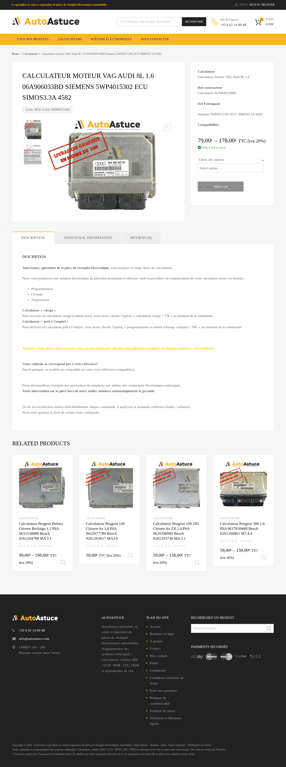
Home (15, 53)
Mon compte (158, 656)
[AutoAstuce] (45, 23)
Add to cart (221, 186)
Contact (155, 648)
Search (269, 629)
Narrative (221, 749)
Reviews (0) (140, 238)
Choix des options (211, 159)
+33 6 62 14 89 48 (231, 25)
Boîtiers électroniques (111, 39)
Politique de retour (162, 711)
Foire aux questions (163, 690)
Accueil (155, 626)
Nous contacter (155, 39)
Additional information (87, 238)
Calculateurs (69, 39)
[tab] (33, 238)
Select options (63, 563)
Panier (154, 663)
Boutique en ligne (162, 634)
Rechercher (194, 21)
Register (268, 4)
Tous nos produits (32, 39)
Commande (158, 670)
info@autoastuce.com (34, 638)
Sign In (255, 4)
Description (33, 238)
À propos (156, 641)
